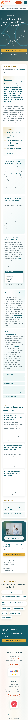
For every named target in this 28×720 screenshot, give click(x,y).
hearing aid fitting (16, 174)
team (12, 122)
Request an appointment (14, 554)
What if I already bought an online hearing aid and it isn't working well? (12, 473)
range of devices (18, 315)
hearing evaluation (17, 317)
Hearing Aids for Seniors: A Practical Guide (13, 514)
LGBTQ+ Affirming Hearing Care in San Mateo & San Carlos (14, 597)
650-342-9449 (14, 54)
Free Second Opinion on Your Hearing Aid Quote (13, 603)
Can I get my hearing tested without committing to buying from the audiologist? (13, 447)
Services (4, 613)
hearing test (8, 80)
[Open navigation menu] (25, 2)
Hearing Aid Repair (15, 613)
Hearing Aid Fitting (19, 608)
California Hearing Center (19, 69)
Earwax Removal (6, 617)
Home (2, 6)
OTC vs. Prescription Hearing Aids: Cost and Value (13, 508)
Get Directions (14, 664)
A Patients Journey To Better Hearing (11, 592)
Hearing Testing (6, 608)
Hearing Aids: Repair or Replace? (12, 504)
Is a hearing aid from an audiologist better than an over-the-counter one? (13, 417)
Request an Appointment (14, 50)
